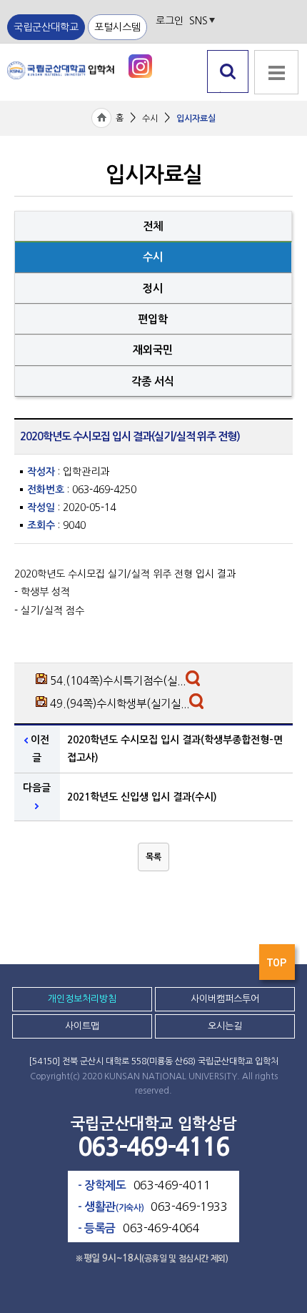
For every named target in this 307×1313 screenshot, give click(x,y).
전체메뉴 (275, 100)
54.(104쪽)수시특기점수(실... (118, 680)
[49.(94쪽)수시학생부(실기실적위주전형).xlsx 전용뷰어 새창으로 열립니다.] (198, 704)
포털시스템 (117, 27)
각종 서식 (152, 381)
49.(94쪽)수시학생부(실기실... (119, 703)
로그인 (169, 21)
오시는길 (225, 1026)
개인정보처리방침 (82, 999)
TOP (278, 966)
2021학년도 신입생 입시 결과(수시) (142, 797)
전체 (153, 226)
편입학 (153, 319)
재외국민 (153, 350)
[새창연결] (140, 65)
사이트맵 (82, 1026)
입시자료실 (196, 118)
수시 (150, 118)
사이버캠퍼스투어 (225, 999)
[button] (153, 857)
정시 (153, 288)
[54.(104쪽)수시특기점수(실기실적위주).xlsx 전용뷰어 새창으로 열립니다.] (194, 681)
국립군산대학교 (46, 27)
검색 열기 (228, 92)
